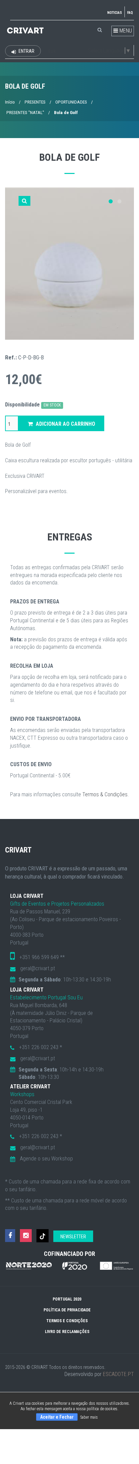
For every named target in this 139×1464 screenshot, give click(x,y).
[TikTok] (42, 1235)
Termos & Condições (105, 794)
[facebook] (10, 1236)
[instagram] (26, 1236)
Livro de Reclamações (67, 1331)
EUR (52, 51)
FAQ (130, 13)
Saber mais (89, 1417)
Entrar (26, 51)
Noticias (114, 13)
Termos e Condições (67, 1320)
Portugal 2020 (67, 1299)
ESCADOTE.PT (118, 1374)
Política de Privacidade (67, 1310)
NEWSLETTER (73, 1236)
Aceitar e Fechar (57, 1417)
